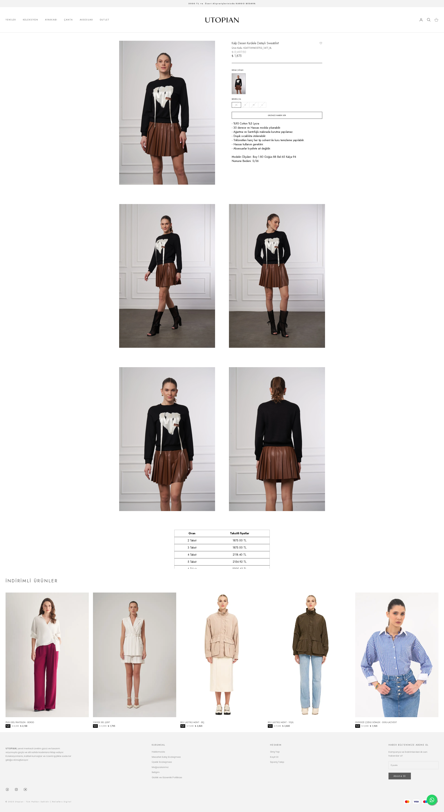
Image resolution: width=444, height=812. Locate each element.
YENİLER (11, 19)
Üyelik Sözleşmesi (162, 762)
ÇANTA (68, 19)
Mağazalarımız (160, 767)
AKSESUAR (86, 19)
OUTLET (104, 19)
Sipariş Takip (277, 762)
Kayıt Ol (274, 757)
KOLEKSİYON (30, 19)
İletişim (156, 772)
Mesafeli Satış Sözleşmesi (166, 757)
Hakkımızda (158, 751)
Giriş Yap (275, 751)
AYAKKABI (51, 19)
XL (236, 104)
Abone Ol (400, 776)
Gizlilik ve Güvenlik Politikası (167, 777)
